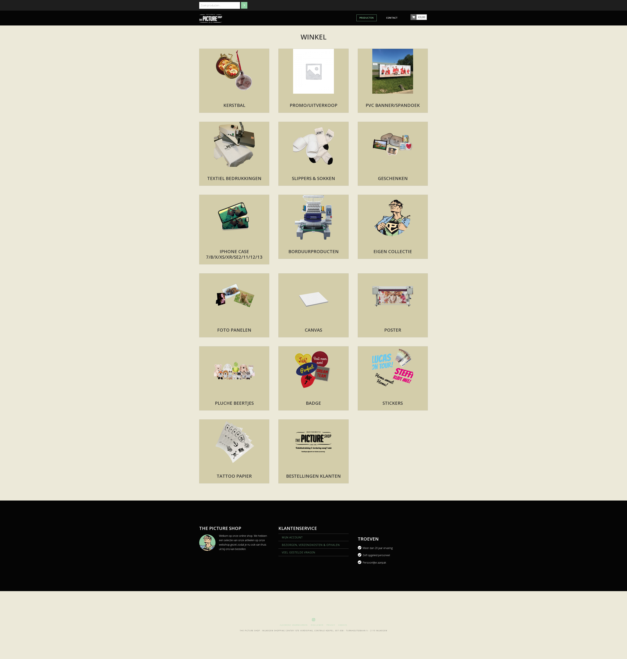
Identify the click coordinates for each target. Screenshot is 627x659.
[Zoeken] (244, 5)
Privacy (331, 625)
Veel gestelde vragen (298, 552)
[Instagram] (313, 619)
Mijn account (292, 537)
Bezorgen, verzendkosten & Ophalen (311, 545)
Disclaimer (317, 625)
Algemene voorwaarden (294, 625)
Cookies (342, 625)
